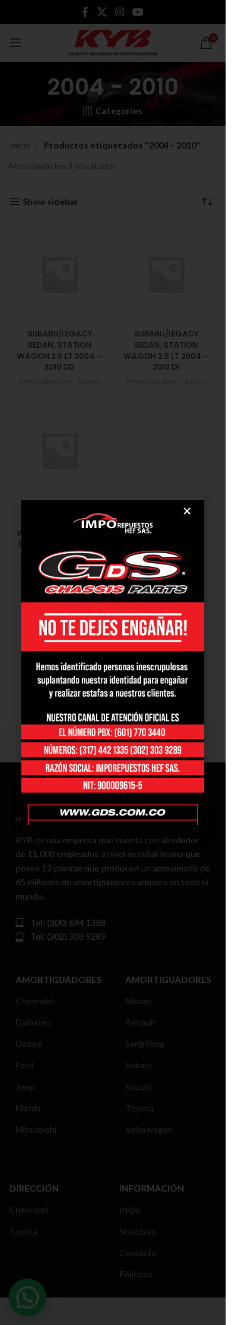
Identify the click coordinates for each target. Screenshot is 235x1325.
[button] (187, 511)
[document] (113, 662)
